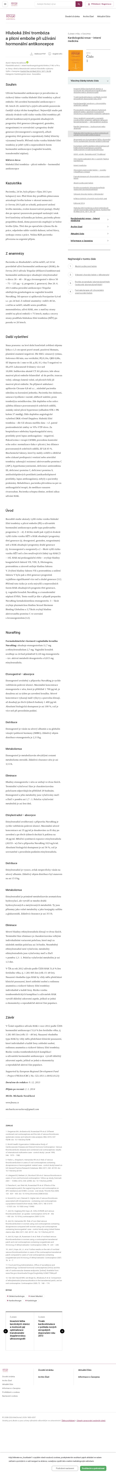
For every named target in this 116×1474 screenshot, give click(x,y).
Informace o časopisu (82, 240)
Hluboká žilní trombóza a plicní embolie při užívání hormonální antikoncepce (91, 134)
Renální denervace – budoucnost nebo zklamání (89, 127)
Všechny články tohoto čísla (85, 80)
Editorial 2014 (79, 203)
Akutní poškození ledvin (83, 183)
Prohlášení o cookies (11, 1392)
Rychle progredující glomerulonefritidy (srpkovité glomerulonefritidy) (89, 188)
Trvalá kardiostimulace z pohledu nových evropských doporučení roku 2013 (47, 1328)
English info (57, 54)
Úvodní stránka (72, 16)
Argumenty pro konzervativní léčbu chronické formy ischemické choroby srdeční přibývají (92, 140)
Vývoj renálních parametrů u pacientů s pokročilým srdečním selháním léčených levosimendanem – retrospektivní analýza (91, 120)
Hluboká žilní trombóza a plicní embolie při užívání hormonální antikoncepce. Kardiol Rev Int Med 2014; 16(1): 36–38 (92, 210)
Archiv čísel (88, 16)
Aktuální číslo (103, 16)
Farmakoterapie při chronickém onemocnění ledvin (92, 177)
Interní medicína (80, 165)
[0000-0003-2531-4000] (27, 63)
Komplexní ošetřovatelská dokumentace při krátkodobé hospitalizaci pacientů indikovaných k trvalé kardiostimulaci (91, 148)
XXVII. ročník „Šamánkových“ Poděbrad (89, 154)
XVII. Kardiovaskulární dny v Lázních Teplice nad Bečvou (91, 160)
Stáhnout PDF (40, 54)
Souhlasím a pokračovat (93, 1468)
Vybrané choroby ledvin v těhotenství (88, 194)
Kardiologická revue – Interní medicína (85, 219)
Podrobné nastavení (65, 1468)
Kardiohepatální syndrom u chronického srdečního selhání (90, 104)
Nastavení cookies (10, 1396)
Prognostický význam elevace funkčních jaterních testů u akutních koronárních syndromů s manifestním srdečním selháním (92, 112)
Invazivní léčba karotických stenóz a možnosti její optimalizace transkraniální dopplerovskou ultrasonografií (20, 1330)
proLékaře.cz (16, 5)
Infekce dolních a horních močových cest (90, 199)
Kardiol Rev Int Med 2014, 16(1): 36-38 (35, 71)
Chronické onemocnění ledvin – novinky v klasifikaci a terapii (90, 171)
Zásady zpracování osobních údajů (91, 1421)
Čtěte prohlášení (68, 1421)
